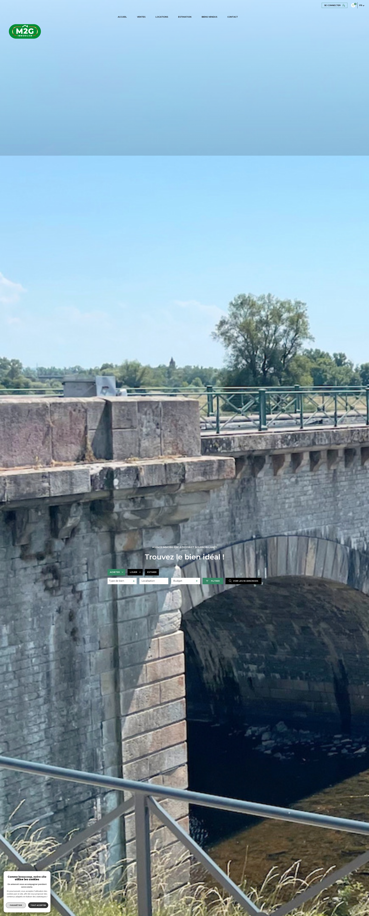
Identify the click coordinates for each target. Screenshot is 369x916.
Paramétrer (16, 905)
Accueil (122, 17)
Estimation (184, 17)
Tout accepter (38, 905)
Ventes (141, 17)
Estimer (152, 572)
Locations (162, 17)
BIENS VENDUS (209, 17)
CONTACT (232, 17)
